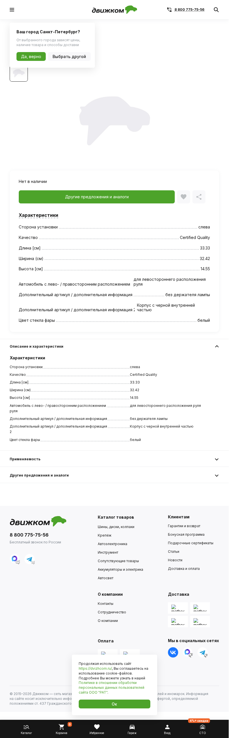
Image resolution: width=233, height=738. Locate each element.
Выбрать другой (69, 56)
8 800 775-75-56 (189, 9)
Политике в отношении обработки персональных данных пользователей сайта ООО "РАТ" (111, 687)
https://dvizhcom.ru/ (95, 668)
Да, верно (31, 56)
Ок (114, 704)
